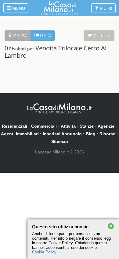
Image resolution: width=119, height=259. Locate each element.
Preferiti (102, 35)
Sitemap (59, 141)
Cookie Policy (44, 252)
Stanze (87, 126)
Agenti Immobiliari (20, 133)
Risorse (107, 133)
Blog (91, 133)
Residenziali (14, 126)
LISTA (45, 35)
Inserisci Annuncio (62, 133)
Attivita (68, 126)
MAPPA (19, 35)
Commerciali (44, 126)
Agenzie (106, 126)
